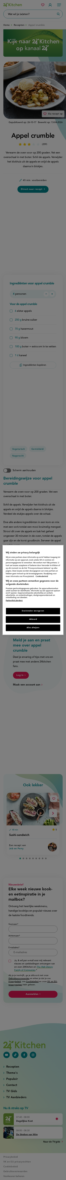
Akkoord (33, 619)
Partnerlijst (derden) (14, 601)
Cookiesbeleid (42, 576)
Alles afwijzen (33, 628)
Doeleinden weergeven (33, 611)
